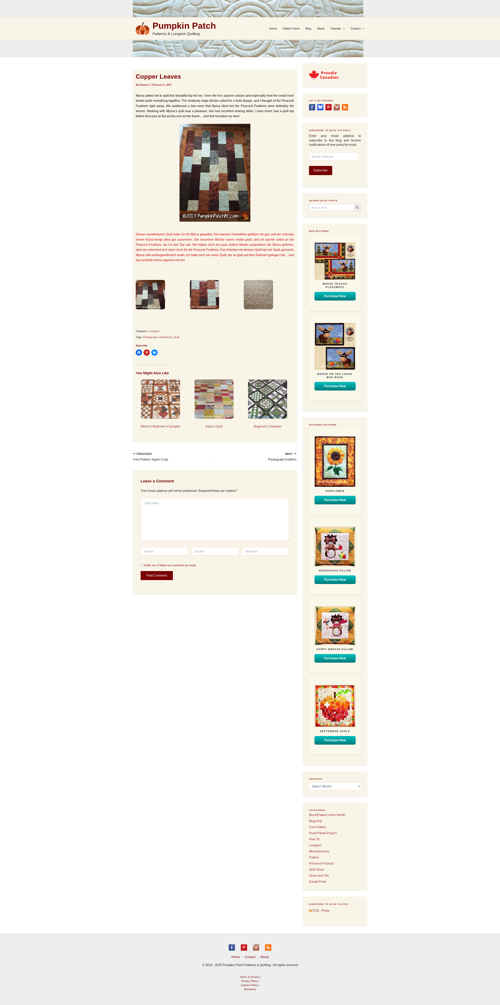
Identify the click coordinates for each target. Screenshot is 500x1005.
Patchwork (165, 337)
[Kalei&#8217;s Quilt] (214, 399)
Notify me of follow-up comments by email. (170, 565)
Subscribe (320, 170)
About (320, 28)
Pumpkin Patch (184, 26)
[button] (161, 294)
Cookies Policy (249, 985)
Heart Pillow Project (323, 833)
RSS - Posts (320, 910)
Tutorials (335, 28)
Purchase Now (335, 296)
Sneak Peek (317, 881)
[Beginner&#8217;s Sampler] (267, 399)
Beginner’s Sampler (267, 426)
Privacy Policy (249, 981)
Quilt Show (316, 869)
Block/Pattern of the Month (327, 815)
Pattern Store (291, 28)
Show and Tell (319, 875)
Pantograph (150, 337)
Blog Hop (315, 821)
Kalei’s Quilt (214, 426)
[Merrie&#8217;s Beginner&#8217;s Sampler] (160, 399)
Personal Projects (321, 863)
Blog (308, 28)
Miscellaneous (319, 851)
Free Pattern (317, 827)
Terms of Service (249, 976)
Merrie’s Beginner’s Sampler (160, 426)
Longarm (154, 331)
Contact (356, 28)
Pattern (314, 857)
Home (273, 28)
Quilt (176, 337)
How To (314, 839)
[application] (343, 28)
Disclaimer (250, 989)
